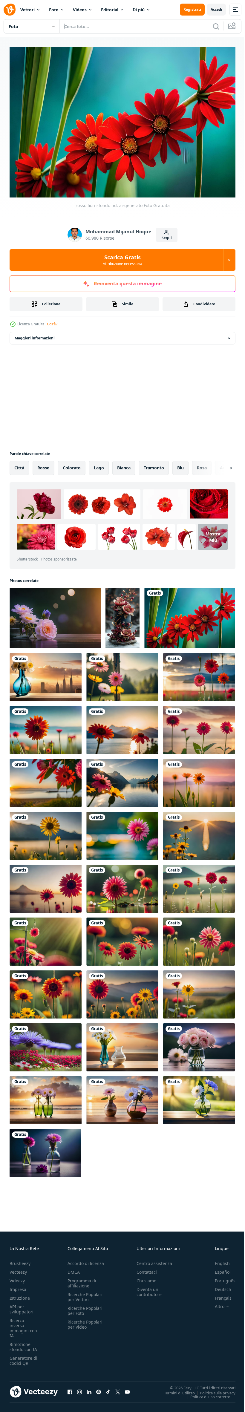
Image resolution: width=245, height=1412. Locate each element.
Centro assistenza (154, 1260)
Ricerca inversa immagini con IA (23, 1325)
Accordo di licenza (86, 1260)
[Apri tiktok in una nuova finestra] (108, 1388)
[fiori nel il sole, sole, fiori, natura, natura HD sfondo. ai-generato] (46, 939)
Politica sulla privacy (213, 1389)
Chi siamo (146, 1278)
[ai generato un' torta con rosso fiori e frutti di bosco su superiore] (122, 615)
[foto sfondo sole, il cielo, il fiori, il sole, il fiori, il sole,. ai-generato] (199, 1097)
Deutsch (218, 1286)
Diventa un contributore (149, 1289)
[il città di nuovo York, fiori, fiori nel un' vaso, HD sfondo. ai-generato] (46, 674)
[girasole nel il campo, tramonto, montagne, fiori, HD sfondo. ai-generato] (199, 991)
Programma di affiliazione (82, 1280)
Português (220, 1278)
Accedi (216, 9)
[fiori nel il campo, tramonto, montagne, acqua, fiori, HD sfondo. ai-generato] (199, 674)
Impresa (18, 1286)
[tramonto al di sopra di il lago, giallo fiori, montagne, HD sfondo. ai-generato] (199, 833)
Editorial (109, 10)
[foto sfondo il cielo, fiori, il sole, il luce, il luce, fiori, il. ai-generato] (55, 615)
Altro (215, 1303)
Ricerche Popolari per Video (85, 1321)
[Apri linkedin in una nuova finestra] (89, 1388)
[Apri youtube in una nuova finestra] (127, 1388)
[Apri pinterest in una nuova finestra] (98, 1388)
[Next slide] (221, 465)
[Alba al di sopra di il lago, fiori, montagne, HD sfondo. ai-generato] (122, 780)
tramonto (154, 465)
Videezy (17, 1278)
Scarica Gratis (122, 260)
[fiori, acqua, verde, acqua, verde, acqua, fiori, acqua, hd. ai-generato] (122, 886)
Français (218, 1295)
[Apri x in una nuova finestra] (117, 1388)
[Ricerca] (216, 26)
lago (99, 465)
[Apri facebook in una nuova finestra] (70, 1388)
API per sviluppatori (21, 1306)
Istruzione (20, 1295)
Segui (167, 238)
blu (180, 465)
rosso (43, 465)
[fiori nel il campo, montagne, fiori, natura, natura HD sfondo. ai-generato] (199, 886)
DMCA (74, 1269)
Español (218, 1269)
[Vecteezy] (10, 10)
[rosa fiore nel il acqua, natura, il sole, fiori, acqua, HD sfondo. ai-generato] (122, 833)
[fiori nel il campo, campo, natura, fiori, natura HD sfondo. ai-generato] (199, 939)
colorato (72, 465)
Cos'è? (52, 324)
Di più (139, 10)
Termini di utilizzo (175, 1389)
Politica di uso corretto (206, 1393)
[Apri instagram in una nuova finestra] (79, 1388)
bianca (124, 465)
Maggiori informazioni (35, 335)
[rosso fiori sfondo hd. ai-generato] (189, 615)
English (217, 1260)
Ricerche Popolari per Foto (85, 1307)
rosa (202, 465)
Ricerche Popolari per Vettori (85, 1294)
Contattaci (147, 1269)
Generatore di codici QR (23, 1357)
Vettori (27, 10)
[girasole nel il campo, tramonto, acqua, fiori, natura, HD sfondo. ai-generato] (199, 780)
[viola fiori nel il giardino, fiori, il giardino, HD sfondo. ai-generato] (46, 1044)
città (19, 465)
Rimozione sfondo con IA (23, 1344)
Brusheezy (20, 1260)
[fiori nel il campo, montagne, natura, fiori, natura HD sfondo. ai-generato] (122, 674)
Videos (80, 10)
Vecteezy (18, 1269)
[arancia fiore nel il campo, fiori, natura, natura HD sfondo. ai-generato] (46, 727)
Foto (54, 10)
